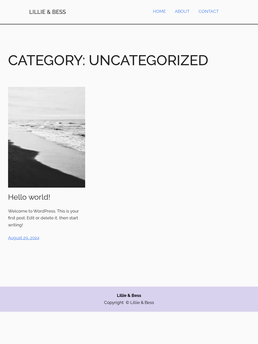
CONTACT (209, 11)
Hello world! (29, 197)
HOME (159, 11)
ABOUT (182, 11)
